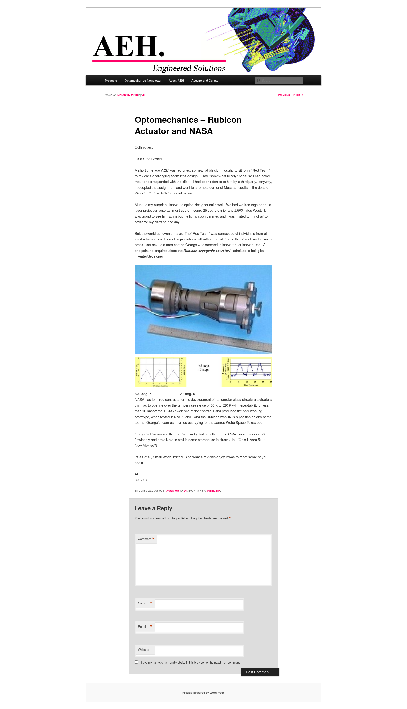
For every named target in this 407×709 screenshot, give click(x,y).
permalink (213, 490)
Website (143, 649)
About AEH (176, 80)
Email (145, 626)
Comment (146, 539)
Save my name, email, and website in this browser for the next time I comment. (190, 662)
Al (143, 95)
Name (145, 603)
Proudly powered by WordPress (203, 692)
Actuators (173, 490)
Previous (282, 95)
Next (298, 95)
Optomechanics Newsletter (143, 80)
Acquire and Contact (205, 80)
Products (111, 80)
